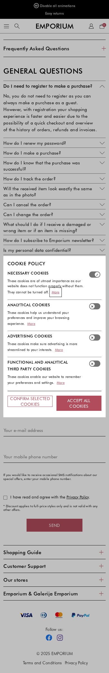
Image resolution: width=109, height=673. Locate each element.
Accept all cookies (79, 403)
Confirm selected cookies (30, 401)
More (56, 292)
